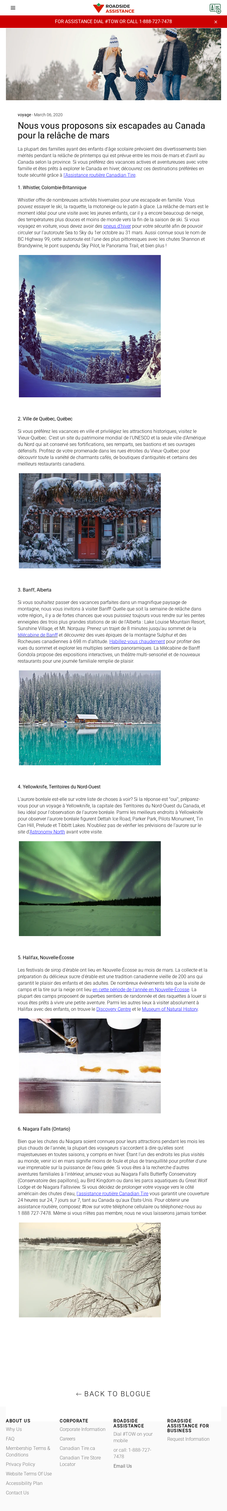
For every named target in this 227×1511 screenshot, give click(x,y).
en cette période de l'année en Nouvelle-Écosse (141, 989)
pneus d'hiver (117, 226)
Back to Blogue (116, 1394)
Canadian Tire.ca (77, 1448)
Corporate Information (83, 1429)
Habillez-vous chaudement (137, 641)
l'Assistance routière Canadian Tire (99, 175)
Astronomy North (47, 832)
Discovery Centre (113, 1009)
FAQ (10, 1439)
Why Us (14, 1429)
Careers (67, 1439)
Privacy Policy (20, 1464)
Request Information (188, 1439)
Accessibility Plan (24, 1483)
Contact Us (17, 1493)
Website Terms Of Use (29, 1474)
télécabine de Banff (38, 635)
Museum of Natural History (170, 1009)
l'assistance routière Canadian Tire (112, 1193)
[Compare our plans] (215, 7)
